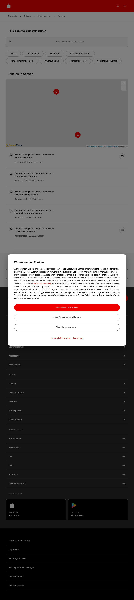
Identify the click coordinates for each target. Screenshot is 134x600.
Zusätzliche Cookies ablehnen (67, 317)
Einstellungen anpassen (67, 327)
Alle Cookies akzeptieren (67, 308)
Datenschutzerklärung (41, 284)
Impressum (78, 338)
